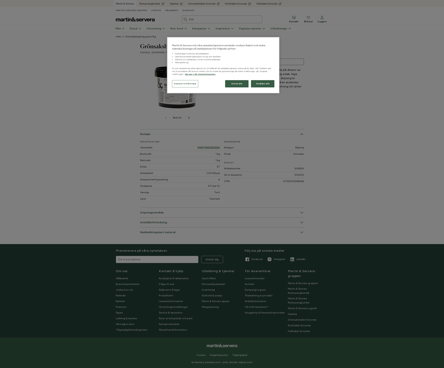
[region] (223, 65)
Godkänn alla (263, 83)
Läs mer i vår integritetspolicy (200, 74)
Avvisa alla (236, 83)
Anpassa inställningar (185, 83)
